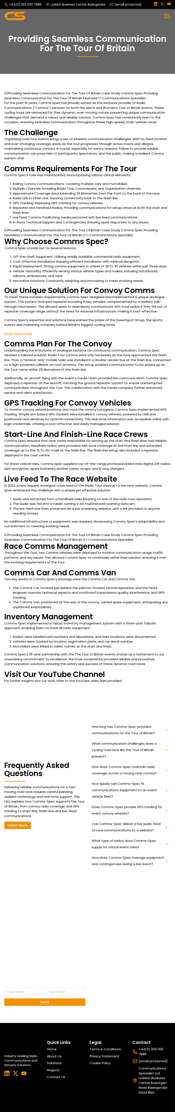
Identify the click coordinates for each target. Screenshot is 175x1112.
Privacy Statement (105, 1056)
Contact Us (56, 1077)
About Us (54, 1056)
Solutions (54, 1063)
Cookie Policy (100, 1063)
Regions (53, 1070)
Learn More (17, 825)
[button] (130, 729)
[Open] (167, 16)
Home (52, 1049)
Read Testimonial (18, 333)
